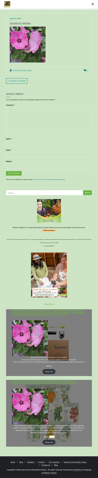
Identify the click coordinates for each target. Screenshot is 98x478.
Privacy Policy (49, 304)
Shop (21, 462)
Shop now (49, 371)
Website (9, 161)
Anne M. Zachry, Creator (22, 70)
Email (8, 150)
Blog (56, 465)
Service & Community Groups (75, 462)
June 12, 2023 (15, 18)
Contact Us (45, 465)
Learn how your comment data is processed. (49, 179)
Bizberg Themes (50, 473)
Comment (10, 105)
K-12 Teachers (54, 462)
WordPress (77, 470)
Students (30, 462)
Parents (41, 462)
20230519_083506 (18, 81)
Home (12, 462)
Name (8, 139)
